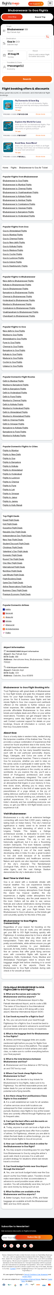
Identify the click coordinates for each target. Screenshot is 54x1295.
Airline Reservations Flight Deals (17, 586)
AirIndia (8, 621)
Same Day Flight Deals (13, 582)
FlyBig (8, 633)
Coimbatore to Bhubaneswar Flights (19, 308)
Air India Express (12, 629)
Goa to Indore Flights (12, 262)
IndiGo (8, 609)
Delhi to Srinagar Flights (13, 424)
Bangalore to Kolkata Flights (15, 428)
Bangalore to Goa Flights (14, 350)
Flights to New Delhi (12, 454)
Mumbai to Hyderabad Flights (16, 408)
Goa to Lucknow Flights (13, 258)
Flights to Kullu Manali (12, 505)
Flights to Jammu (10, 501)
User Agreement (42, 1274)
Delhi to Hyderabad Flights (15, 392)
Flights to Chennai (11, 482)
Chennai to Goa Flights (13, 346)
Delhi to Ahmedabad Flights (15, 412)
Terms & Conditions (30, 1274)
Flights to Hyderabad (12, 474)
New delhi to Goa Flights (14, 331)
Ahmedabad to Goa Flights (15, 339)
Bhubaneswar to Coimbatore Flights (19, 204)
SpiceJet (9, 613)
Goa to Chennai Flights (13, 238)
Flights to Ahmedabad (13, 470)
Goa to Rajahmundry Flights (15, 266)
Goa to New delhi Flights (14, 242)
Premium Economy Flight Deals (17, 594)
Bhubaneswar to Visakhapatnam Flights (20, 192)
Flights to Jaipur (10, 497)
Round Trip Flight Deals (13, 559)
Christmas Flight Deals (13, 547)
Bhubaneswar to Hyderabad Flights (19, 216)
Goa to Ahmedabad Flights (15, 231)
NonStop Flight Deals (12, 571)
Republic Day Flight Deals (14, 532)
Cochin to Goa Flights (12, 362)
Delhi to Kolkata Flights (13, 404)
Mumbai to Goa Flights (13, 335)
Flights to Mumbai (11, 450)
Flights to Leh (9, 489)
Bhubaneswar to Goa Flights (15, 180)
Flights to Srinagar (11, 493)
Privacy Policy (27, 1276)
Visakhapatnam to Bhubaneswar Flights (20, 312)
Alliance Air (10, 625)
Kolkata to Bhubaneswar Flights (17, 285)
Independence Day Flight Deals (17, 535)
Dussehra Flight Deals (12, 528)
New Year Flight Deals (13, 539)
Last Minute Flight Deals (13, 575)
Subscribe (32, 1237)
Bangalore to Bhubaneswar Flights (18, 292)
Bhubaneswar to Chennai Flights (17, 188)
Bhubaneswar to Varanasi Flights (17, 208)
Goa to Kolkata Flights (12, 246)
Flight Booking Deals (12, 579)
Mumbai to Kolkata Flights (14, 435)
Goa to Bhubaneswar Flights (15, 288)
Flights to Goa (9, 458)
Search (27, 79)
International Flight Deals (14, 567)
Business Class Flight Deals (15, 590)
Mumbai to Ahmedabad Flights (16, 416)
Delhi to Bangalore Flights (14, 389)
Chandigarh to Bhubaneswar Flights (19, 316)
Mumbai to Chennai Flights (15, 400)
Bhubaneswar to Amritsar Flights (17, 200)
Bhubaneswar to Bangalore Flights (18, 212)
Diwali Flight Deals (11, 520)
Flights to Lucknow (11, 478)
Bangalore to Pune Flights (14, 432)
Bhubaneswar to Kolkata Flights (17, 196)
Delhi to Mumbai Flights (13, 381)
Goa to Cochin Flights (12, 254)
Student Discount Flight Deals (16, 543)
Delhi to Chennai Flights (13, 420)
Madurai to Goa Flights (13, 358)
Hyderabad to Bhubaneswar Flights (19, 300)
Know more (40, 114)
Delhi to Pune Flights (12, 396)
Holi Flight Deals (10, 524)
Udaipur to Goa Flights (13, 366)
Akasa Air (9, 617)
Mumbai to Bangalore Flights (16, 385)
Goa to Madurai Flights (13, 250)
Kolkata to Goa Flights (12, 354)
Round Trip (40, 17)
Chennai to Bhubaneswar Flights (17, 296)
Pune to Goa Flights (11, 342)
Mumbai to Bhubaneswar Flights (17, 304)
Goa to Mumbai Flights (13, 234)
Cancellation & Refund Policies (30, 1279)
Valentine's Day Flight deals (15, 551)
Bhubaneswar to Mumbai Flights (17, 184)
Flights (14, 167)
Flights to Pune (9, 485)
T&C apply (18, 110)
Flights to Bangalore (12, 462)
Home (5, 167)
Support (13, 1268)
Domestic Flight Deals (12, 555)
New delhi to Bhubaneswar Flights (18, 281)
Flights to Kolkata (10, 466)
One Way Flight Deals (12, 563)
